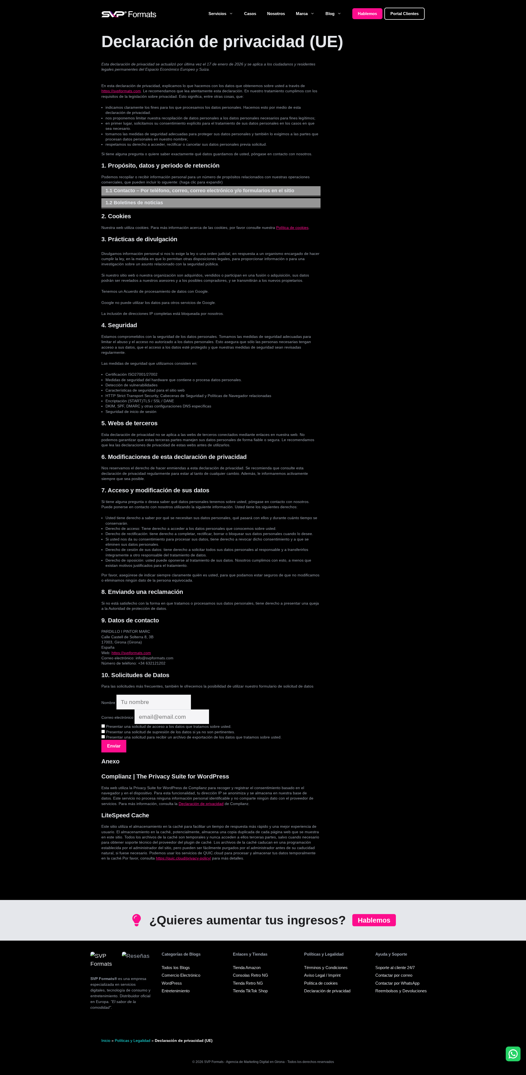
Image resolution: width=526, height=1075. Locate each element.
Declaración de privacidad (201, 803)
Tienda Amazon (247, 967)
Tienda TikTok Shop (250, 990)
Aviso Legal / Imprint (322, 975)
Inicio (105, 1040)
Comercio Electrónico (181, 975)
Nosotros (276, 13)
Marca (302, 13)
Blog (330, 13)
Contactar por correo (393, 975)
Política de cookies (292, 227)
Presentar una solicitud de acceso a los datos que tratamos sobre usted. (168, 726)
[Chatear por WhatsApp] (513, 1054)
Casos (250, 13)
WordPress (172, 983)
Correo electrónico (117, 717)
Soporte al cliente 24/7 (395, 967)
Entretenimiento (176, 990)
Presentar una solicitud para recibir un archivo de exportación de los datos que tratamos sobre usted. (193, 737)
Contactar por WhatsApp (397, 983)
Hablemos (367, 13)
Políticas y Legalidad (132, 1040)
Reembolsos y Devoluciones (401, 990)
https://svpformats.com (121, 91)
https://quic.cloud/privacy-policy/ (183, 858)
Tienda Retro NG (248, 983)
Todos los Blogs (176, 967)
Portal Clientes (404, 13)
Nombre (108, 702)
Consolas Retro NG (250, 975)
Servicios (217, 13)
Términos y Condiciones (326, 967)
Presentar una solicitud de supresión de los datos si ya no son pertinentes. (170, 732)
